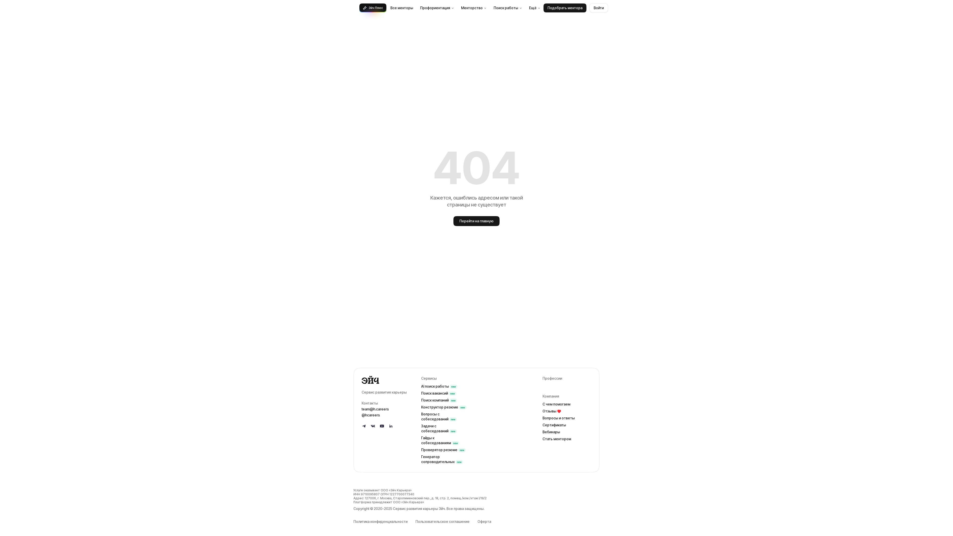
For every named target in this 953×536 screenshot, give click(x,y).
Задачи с (438, 428)
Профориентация (435, 8)
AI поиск (438, 386)
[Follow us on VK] (373, 426)
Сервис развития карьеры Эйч (419, 508)
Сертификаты (554, 425)
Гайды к (439, 440)
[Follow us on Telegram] (364, 426)
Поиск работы (506, 8)
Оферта (484, 521)
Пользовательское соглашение (442, 521)
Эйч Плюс (376, 8)
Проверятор (442, 450)
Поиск (438, 393)
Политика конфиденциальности (380, 521)
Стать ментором (557, 439)
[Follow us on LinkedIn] (390, 426)
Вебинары (551, 432)
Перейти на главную (476, 221)
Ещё (533, 8)
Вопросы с (438, 416)
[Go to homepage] (387, 380)
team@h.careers (375, 409)
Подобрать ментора (564, 8)
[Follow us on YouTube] (381, 426)
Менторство (472, 8)
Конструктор (443, 407)
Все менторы (401, 8)
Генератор (441, 459)
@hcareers (371, 415)
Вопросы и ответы (559, 418)
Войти (599, 8)
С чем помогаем (556, 404)
